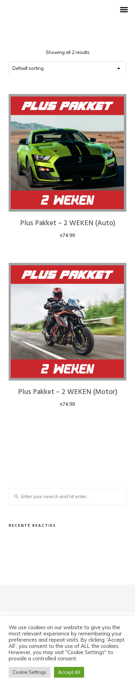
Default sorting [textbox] (28, 68)
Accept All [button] (69, 672)
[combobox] (67, 68)
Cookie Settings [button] (29, 672)
